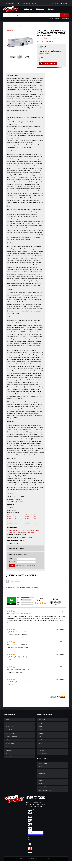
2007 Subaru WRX (30, 515)
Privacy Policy (42, 773)
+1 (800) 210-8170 (36, 803)
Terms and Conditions (45, 787)
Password (12, 562)
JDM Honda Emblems (11, 736)
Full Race (41, 730)
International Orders (44, 770)
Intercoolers (30, 533)
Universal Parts (11, 533)
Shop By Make (11, 530)
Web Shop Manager (52, 859)
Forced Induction (21, 533)
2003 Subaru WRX (12, 523)
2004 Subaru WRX (30, 521)
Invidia (40, 743)
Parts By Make (10, 743)
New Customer (20, 565)
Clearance (8, 747)
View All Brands (43, 753)
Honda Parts (9, 726)
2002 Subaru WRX (30, 523)
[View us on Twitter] (39, 798)
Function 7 (41, 733)
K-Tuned (41, 747)
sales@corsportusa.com (37, 809)
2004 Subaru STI (12, 521)
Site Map (41, 783)
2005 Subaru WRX (30, 519)
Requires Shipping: (12, 537)
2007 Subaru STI (12, 515)
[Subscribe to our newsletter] (43, 798)
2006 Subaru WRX (30, 517)
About (7, 723)
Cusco (40, 726)
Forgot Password (30, 565)
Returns (41, 777)
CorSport (41, 723)
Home (7, 719)
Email (10, 558)
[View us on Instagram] (35, 798)
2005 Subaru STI (12, 519)
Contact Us (9, 757)
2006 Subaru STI (12, 517)
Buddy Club (42, 719)
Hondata (41, 740)
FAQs (7, 753)
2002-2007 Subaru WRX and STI (31, 530)
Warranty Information (45, 790)
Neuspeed (41, 750)
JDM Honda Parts (10, 733)
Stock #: (9, 510)
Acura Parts (9, 730)
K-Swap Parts (9, 740)
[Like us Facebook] (28, 798)
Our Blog (8, 750)
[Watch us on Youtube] (31, 798)
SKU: (8, 508)
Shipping (41, 780)
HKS (40, 736)
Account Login (43, 763)
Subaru (18, 530)
